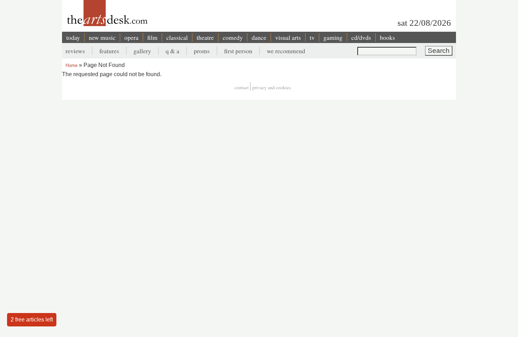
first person (238, 51)
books (387, 37)
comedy (233, 37)
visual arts (288, 37)
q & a (172, 51)
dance (259, 37)
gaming (333, 37)
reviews (75, 51)
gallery (142, 51)
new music (102, 37)
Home (72, 65)
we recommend (286, 51)
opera (131, 37)
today (73, 37)
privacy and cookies (271, 87)
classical (177, 37)
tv (312, 37)
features (109, 51)
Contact (242, 87)
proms (202, 51)
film (152, 37)
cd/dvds (361, 37)
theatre (205, 37)
